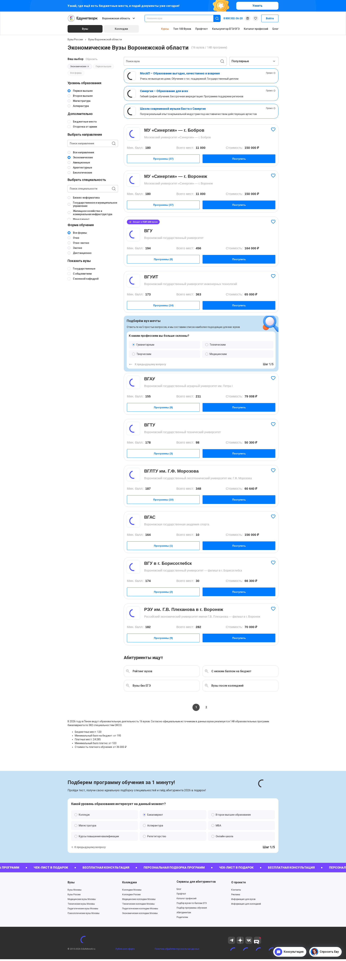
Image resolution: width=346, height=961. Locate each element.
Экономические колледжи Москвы (140, 913)
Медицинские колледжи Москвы (139, 899)
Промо (269, 73)
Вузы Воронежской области (105, 39)
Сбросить (91, 59)
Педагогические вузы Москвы (83, 908)
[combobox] (181, 18)
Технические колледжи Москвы (138, 904)
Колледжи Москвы (131, 890)
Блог (275, 28)
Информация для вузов (243, 899)
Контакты (236, 890)
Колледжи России (131, 894)
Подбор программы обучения (192, 908)
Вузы (71, 882)
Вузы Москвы (74, 890)
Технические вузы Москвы (81, 904)
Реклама (235, 894)
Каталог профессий (256, 28)
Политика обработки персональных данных (177, 949)
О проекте (238, 882)
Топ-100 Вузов (182, 28)
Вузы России (75, 39)
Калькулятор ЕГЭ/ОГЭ (225, 28)
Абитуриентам (184, 912)
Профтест (201, 28)
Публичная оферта (125, 949)
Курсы (165, 28)
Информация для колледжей (246, 904)
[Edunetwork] (83, 18)
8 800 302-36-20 (233, 18)
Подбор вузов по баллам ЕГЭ (192, 903)
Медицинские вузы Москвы (82, 899)
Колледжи (129, 882)
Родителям (182, 917)
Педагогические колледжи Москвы (140, 908)
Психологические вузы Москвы (83, 913)
